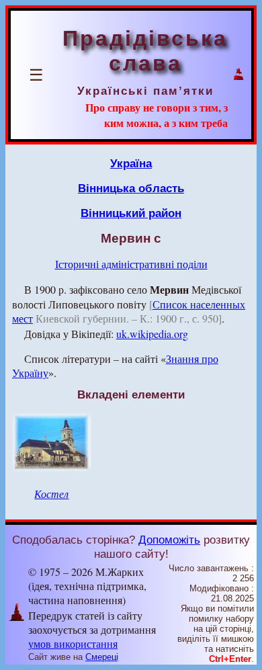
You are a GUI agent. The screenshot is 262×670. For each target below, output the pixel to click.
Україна (131, 163)
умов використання (73, 643)
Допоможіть (169, 539)
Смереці (101, 657)
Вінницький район (131, 213)
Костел (51, 494)
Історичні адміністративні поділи (131, 264)
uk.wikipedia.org (152, 334)
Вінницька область (131, 188)
